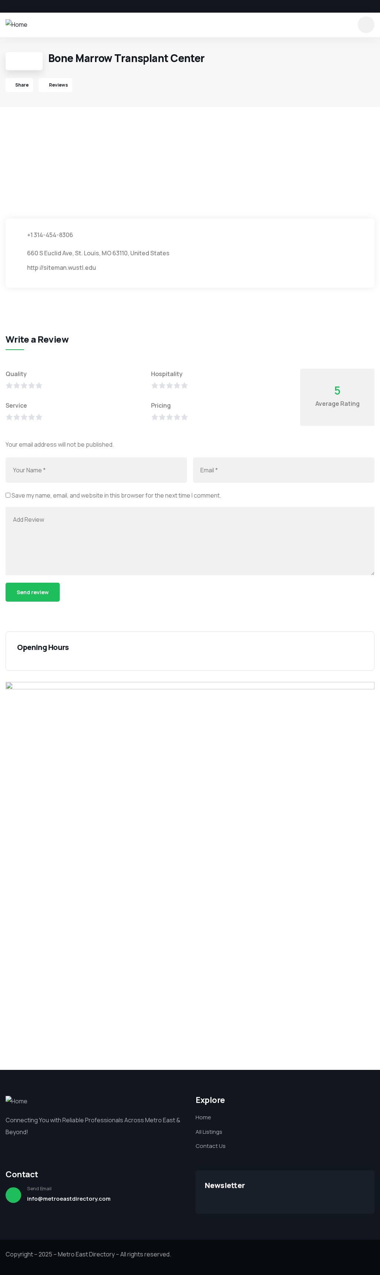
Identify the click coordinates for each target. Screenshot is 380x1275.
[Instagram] (33, 6)
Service (16, 405)
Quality (16, 374)
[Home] (16, 24)
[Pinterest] (46, 6)
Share (22, 85)
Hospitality (167, 374)
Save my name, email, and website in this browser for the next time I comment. (116, 495)
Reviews (58, 85)
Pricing (161, 405)
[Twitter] (20, 6)
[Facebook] (8, 6)
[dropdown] (366, 24)
